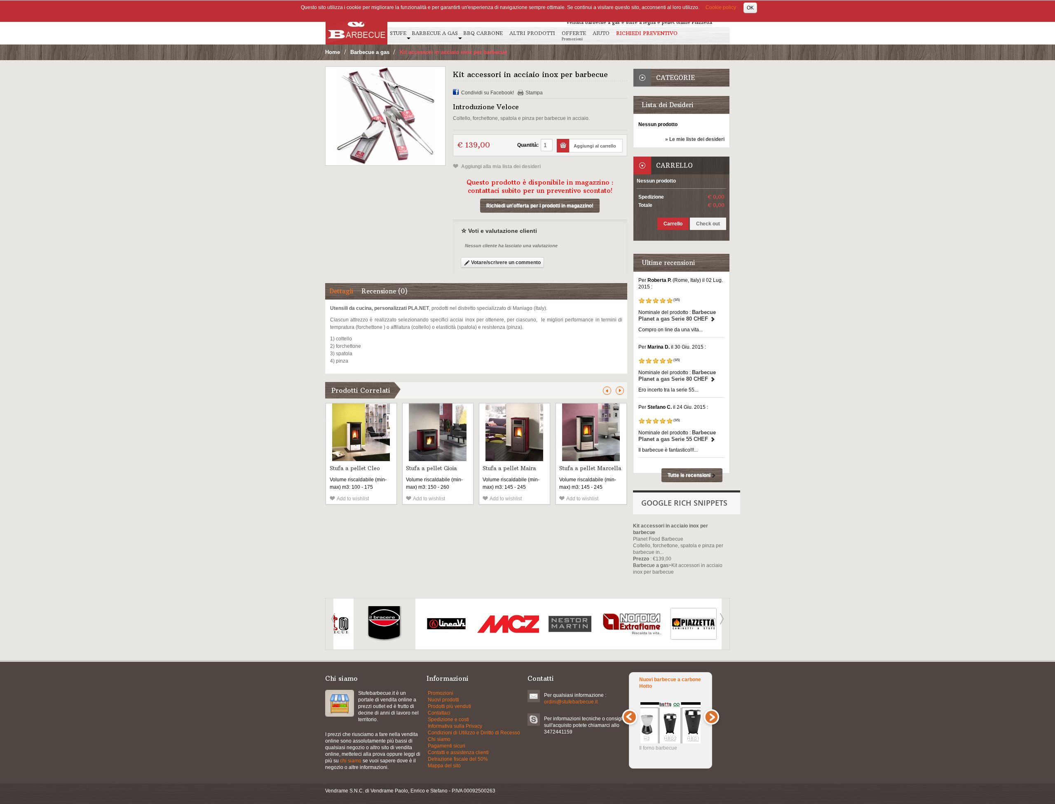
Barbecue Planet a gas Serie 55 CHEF (677, 435)
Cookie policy (721, 7)
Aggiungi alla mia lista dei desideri (500, 166)
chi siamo (350, 761)
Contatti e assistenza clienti (458, 752)
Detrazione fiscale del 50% (458, 759)
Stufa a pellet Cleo (355, 468)
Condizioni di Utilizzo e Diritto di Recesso (474, 733)
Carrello (674, 165)
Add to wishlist (353, 499)
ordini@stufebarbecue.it (571, 702)
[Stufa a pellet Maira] (514, 432)
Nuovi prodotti (443, 700)
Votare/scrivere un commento (505, 262)
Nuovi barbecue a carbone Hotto (670, 683)
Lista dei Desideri (667, 105)
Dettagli (341, 291)
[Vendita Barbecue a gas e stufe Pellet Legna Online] (356, 22)
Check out (708, 224)
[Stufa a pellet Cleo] (361, 432)
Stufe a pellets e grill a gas (339, 703)
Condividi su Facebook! (487, 93)
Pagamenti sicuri (446, 746)
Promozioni (440, 693)
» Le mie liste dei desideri (694, 139)
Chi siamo (439, 739)
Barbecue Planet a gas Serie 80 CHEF (677, 315)
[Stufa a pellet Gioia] (438, 432)
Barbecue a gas (369, 52)
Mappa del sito (444, 766)
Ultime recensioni (668, 263)
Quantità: (528, 145)
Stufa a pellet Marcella (590, 468)
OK (750, 8)
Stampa (534, 93)
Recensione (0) (384, 291)
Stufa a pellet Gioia (431, 468)
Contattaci (439, 713)
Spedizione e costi (448, 719)
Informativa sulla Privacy (455, 726)
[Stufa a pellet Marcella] (591, 432)
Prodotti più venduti (449, 706)
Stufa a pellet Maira (509, 468)
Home (332, 52)
